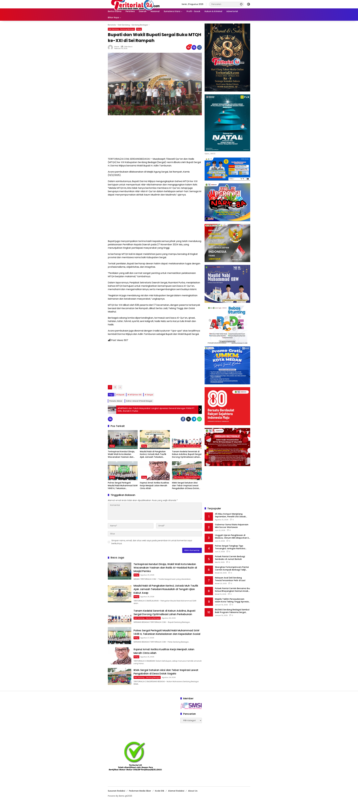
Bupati (121, 394)
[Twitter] (188, 419)
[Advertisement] (155, 137)
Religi (139, 29)
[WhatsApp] (199, 419)
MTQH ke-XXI (135, 394)
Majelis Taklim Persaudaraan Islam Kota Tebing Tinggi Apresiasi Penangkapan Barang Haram (232, 600)
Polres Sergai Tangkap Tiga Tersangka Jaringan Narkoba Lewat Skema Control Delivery (230, 547)
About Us (192, 790)
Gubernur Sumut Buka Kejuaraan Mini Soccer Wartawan (231, 526)
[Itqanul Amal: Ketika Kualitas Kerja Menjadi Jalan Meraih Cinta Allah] (155, 470)
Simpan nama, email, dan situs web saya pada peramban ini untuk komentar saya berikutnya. (151, 542)
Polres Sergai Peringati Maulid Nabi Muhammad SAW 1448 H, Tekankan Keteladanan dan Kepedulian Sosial (123, 485)
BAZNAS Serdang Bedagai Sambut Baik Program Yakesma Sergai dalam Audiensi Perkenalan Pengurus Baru (232, 611)
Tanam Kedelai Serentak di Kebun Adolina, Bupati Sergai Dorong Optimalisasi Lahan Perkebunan (186, 454)
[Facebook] (183, 419)
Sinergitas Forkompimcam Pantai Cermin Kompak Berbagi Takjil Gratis (232, 568)
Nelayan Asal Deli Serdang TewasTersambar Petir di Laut (230, 579)
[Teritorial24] (136, 4)
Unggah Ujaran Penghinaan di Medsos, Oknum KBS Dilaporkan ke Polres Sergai (232, 536)
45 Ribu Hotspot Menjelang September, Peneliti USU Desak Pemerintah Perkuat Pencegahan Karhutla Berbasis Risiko (231, 515)
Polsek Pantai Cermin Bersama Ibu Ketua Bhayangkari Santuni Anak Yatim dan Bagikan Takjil (232, 589)
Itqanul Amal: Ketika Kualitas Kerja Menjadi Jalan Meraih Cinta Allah (154, 485)
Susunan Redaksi (116, 790)
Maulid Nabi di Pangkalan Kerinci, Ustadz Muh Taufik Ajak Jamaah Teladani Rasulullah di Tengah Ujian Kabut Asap (153, 454)
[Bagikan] (199, 47)
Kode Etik (159, 790)
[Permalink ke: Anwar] (111, 47)
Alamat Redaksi (176, 790)
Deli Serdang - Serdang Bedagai (121, 29)
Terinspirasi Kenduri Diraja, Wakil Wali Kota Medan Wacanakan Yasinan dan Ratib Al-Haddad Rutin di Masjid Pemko (121, 454)
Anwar (116, 46)
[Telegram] (194, 419)
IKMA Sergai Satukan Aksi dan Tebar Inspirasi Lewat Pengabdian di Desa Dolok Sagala (185, 485)
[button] (241, 4)
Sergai (150, 394)
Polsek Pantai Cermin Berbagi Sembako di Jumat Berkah (230, 558)
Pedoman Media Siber (140, 790)
